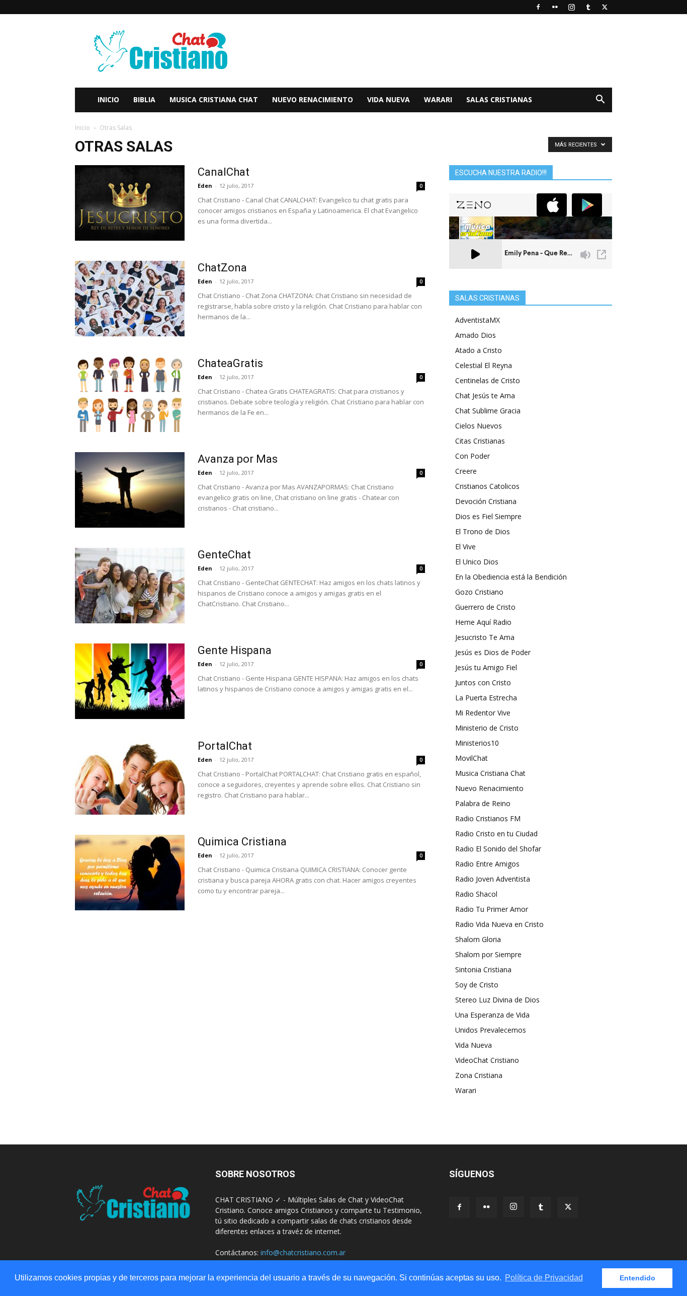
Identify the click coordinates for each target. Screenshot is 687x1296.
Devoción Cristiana (486, 501)
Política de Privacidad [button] (544, 1277)
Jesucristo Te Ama (484, 637)
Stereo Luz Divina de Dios (497, 999)
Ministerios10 (477, 743)
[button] (600, 100)
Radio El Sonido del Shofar (498, 848)
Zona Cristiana (478, 1075)
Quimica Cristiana (242, 841)
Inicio (108, 99)
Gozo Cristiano (479, 592)
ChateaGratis (230, 363)
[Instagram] (571, 7)
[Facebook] (538, 7)
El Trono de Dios (482, 531)
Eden (205, 185)
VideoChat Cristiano (487, 1060)
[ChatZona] (130, 298)
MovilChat (471, 758)
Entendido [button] (637, 1278)
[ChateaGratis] (130, 394)
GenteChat (224, 554)
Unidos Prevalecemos (490, 1030)
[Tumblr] (587, 7)
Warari (438, 99)
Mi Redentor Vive (482, 712)
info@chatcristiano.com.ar (303, 1252)
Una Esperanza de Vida (492, 1015)
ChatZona (222, 267)
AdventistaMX (477, 320)
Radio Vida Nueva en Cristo (499, 924)
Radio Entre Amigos (487, 864)
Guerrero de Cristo (485, 607)
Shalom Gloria (478, 939)
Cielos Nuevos (478, 425)
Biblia (144, 99)
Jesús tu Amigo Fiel (486, 667)
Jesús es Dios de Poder (493, 652)
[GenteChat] (130, 585)
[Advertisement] (429, 51)
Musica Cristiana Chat (213, 99)
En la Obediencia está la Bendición (511, 577)
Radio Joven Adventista (492, 879)
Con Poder (472, 456)
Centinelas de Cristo (487, 380)
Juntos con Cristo (483, 682)
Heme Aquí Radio (483, 622)
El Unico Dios (476, 561)
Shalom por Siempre (488, 954)
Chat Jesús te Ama (485, 395)
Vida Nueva (388, 99)
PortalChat (225, 746)
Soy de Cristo (476, 984)
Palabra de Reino (482, 803)
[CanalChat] (130, 203)
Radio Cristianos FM (488, 818)
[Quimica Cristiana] (130, 872)
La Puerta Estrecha (486, 697)
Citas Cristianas (480, 441)
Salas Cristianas (499, 99)
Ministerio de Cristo (487, 728)
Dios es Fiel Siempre (488, 516)
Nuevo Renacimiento (312, 99)
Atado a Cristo (478, 350)
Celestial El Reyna (483, 365)
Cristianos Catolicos (487, 486)
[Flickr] (554, 7)
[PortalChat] (130, 777)
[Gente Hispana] (130, 681)
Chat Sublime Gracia (488, 410)
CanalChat (223, 172)
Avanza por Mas (238, 459)
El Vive (465, 546)
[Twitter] (604, 7)
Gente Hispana (235, 650)
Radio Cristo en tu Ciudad (496, 833)
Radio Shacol (476, 894)
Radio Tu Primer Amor (491, 909)
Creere (466, 471)
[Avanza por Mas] (130, 490)
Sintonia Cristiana (483, 969)
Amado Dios (475, 335)
